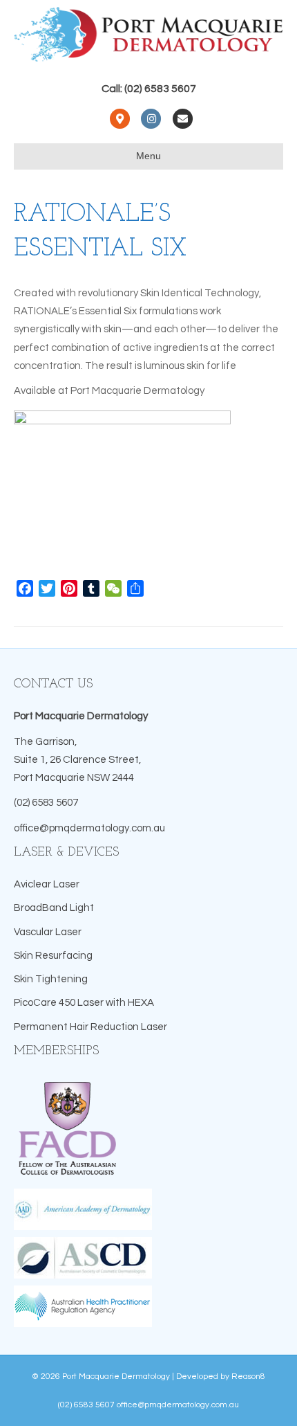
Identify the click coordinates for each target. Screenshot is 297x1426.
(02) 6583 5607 (46, 802)
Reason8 (248, 1376)
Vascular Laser (48, 932)
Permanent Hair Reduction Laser (90, 1027)
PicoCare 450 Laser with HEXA (84, 1003)
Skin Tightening (51, 979)
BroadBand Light (54, 908)
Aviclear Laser (46, 884)
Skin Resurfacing (53, 955)
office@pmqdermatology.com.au (89, 828)
